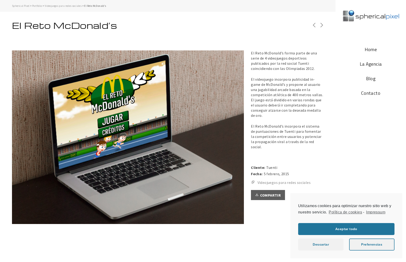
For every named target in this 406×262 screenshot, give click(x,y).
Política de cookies (345, 212)
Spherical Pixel (21, 6)
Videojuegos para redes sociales (63, 6)
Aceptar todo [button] (346, 229)
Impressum (375, 212)
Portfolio (37, 6)
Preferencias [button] (371, 244)
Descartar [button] (321, 244)
